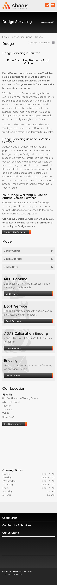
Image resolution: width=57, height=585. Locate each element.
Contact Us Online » (14, 232)
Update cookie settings (13, 574)
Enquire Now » (13, 348)
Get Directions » (12, 424)
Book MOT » (12, 293)
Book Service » (13, 321)
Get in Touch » (13, 375)
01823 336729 (46, 218)
